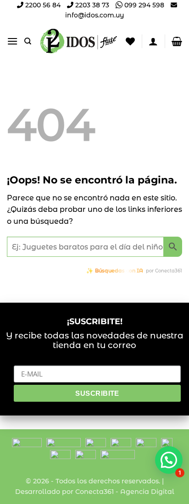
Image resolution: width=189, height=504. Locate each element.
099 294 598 (143, 5)
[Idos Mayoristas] (79, 41)
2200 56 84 (42, 5)
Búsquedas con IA (119, 270)
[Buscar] (27, 41)
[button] (12, 41)
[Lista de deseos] (130, 41)
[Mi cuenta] (153, 41)
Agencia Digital (147, 491)
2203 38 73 (91, 5)
